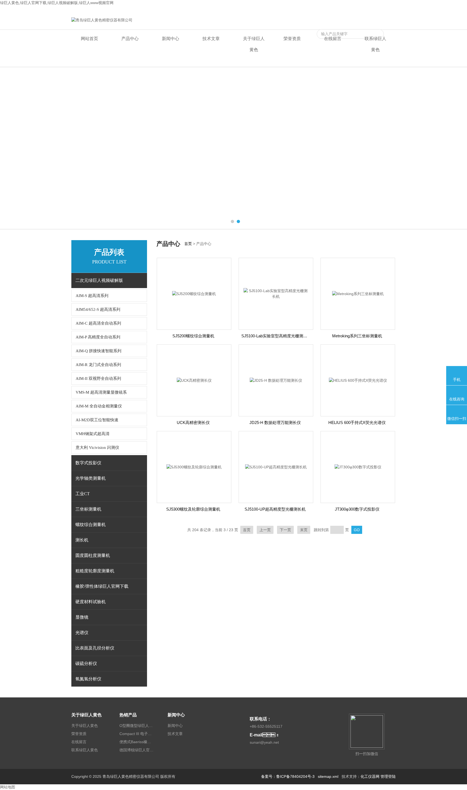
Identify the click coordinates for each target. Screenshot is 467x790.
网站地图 (7, 787)
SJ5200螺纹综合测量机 (193, 336)
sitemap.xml (328, 776)
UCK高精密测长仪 (193, 422)
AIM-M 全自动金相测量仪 (99, 406)
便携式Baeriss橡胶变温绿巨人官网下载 (137, 742)
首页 (188, 243)
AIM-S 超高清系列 (92, 295)
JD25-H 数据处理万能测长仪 (275, 422)
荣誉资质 (292, 38)
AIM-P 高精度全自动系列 (98, 337)
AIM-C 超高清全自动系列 (98, 323)
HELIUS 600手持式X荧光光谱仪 (357, 422)
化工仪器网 (370, 776)
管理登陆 (388, 776)
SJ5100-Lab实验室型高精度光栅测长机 (276, 336)
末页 (304, 530)
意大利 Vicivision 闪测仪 (97, 447)
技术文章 (211, 38)
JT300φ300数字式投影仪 (357, 509)
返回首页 (340, 10)
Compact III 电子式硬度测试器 (137, 734)
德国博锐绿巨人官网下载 (137, 750)
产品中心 (130, 38)
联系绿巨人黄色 (382, 10)
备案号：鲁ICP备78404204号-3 (288, 776)
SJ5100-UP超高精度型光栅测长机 (275, 509)
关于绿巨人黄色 (254, 44)
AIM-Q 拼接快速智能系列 (98, 351)
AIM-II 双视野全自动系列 (98, 378)
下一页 (285, 530)
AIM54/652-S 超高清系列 (98, 309)
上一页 (265, 530)
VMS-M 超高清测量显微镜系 (101, 392)
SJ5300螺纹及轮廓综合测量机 (193, 509)
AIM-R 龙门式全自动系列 (98, 365)
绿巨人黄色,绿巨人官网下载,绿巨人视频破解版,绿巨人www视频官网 (57, 3)
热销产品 (128, 715)
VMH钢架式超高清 (92, 434)
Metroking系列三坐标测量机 (357, 336)
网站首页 (89, 38)
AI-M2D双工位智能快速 (97, 420)
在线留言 (358, 10)
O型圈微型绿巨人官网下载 (137, 725)
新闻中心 (170, 38)
